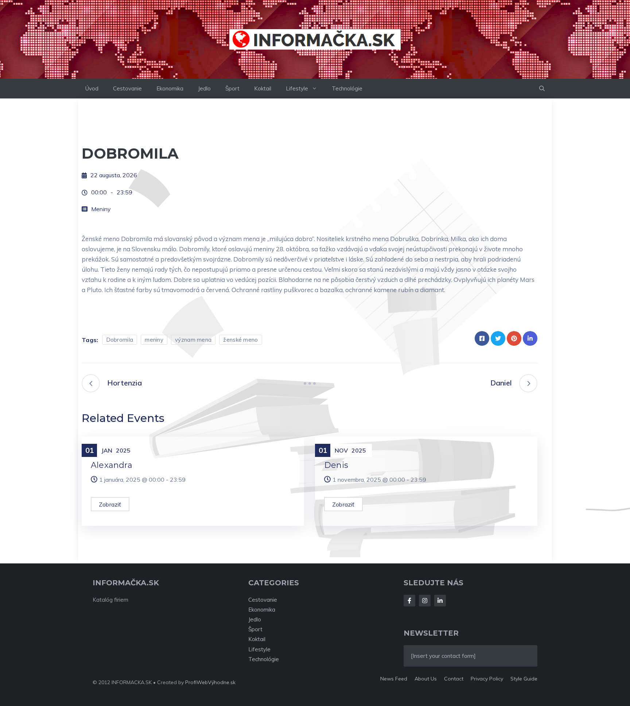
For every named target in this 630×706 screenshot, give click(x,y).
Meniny (101, 209)
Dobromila (119, 339)
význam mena (193, 339)
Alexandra (111, 465)
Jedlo (204, 88)
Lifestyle (297, 88)
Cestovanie (127, 88)
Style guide (523, 678)
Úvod (91, 88)
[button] (542, 88)
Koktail (262, 88)
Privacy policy (487, 678)
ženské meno (240, 339)
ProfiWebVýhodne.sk (210, 682)
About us (426, 678)
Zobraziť (110, 504)
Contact (453, 678)
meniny (154, 339)
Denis (336, 465)
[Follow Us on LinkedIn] (440, 600)
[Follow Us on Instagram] (425, 600)
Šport (232, 88)
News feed (393, 678)
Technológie (347, 88)
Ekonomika (169, 88)
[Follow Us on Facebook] (409, 600)
